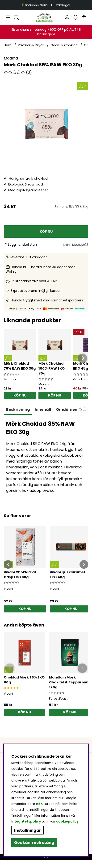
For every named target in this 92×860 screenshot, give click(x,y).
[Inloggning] (67, 17)
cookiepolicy (67, 821)
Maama (11, 58)
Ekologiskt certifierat (45, 5)
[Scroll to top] (46, 857)
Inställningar (27, 830)
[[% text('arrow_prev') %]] (8, 564)
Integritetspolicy (26, 821)
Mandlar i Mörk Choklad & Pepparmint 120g (69, 682)
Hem (8, 45)
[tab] (43, 409)
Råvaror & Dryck (31, 45)
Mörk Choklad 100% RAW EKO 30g (51, 368)
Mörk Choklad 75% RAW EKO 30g (20, 366)
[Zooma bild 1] (46, 124)
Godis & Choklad (64, 45)
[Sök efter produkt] (16, 17)
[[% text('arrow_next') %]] (83, 564)
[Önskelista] (75, 17)
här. (40, 804)
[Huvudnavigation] (8, 17)
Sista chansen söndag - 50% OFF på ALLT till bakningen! (46, 32)
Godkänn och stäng (34, 842)
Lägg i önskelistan (22, 244)
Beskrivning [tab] (18, 409)
